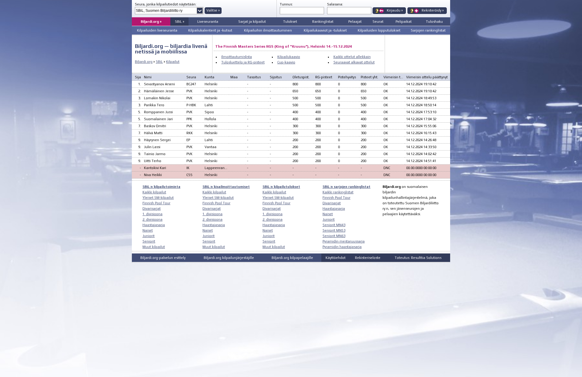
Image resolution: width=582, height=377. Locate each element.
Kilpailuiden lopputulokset (379, 30)
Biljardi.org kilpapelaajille (292, 258)
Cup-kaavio (286, 62)
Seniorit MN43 (334, 225)
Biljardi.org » (151, 21)
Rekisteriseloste (367, 258)
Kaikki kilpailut (154, 192)
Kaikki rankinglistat (338, 192)
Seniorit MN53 (334, 230)
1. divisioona (152, 214)
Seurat (378, 21)
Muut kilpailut (153, 247)
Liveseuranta (207, 21)
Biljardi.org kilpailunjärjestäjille (229, 258)
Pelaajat (355, 21)
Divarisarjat (151, 208)
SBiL (159, 61)
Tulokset (290, 21)
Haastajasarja (153, 225)
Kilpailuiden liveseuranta (157, 30)
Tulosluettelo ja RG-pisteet (243, 62)
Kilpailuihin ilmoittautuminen (268, 30)
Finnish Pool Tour (156, 203)
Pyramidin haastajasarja (342, 247)
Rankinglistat (322, 21)
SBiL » (179, 21)
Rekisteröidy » (433, 10)
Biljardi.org (143, 61)
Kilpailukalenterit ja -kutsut (210, 30)
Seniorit (148, 241)
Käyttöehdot (336, 258)
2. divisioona (152, 219)
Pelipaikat (404, 21)
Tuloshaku (434, 21)
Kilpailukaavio (288, 57)
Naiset (147, 230)
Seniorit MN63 (334, 236)
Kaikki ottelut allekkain (352, 57)
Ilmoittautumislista (236, 57)
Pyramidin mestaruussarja (344, 241)
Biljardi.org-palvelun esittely (163, 258)
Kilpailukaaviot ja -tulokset (325, 30)
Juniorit (148, 236)
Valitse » (213, 10)
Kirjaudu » (395, 10)
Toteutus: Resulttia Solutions (418, 258)
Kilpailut (172, 61)
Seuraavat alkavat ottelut (354, 62)
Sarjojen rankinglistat (428, 30)
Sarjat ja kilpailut (252, 21)
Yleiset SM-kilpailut (158, 197)
